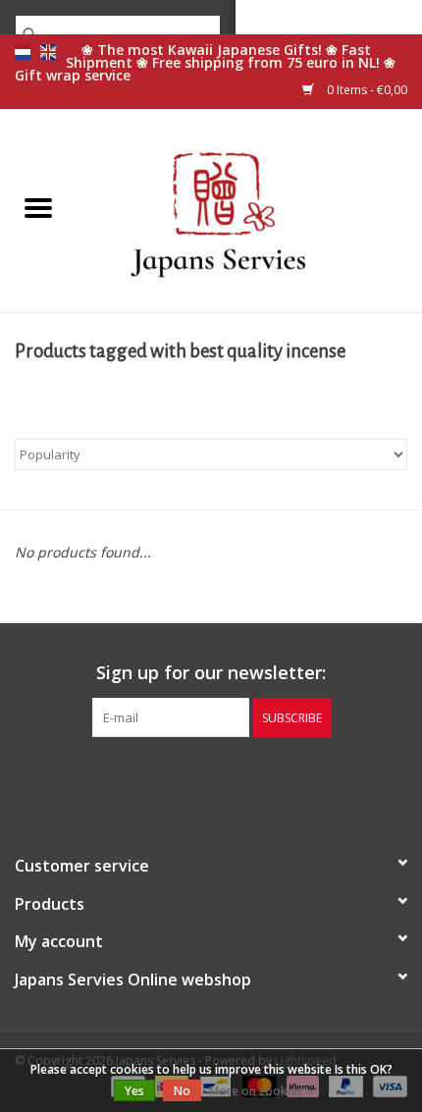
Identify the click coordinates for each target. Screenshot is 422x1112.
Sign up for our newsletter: (211, 672)
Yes (134, 1091)
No (182, 1091)
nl (22, 52)
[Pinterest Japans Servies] (211, 777)
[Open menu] (38, 207)
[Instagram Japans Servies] (246, 777)
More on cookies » (261, 1091)
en (48, 52)
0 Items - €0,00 (365, 89)
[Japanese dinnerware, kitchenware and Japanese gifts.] (249, 208)
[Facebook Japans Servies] (175, 777)
